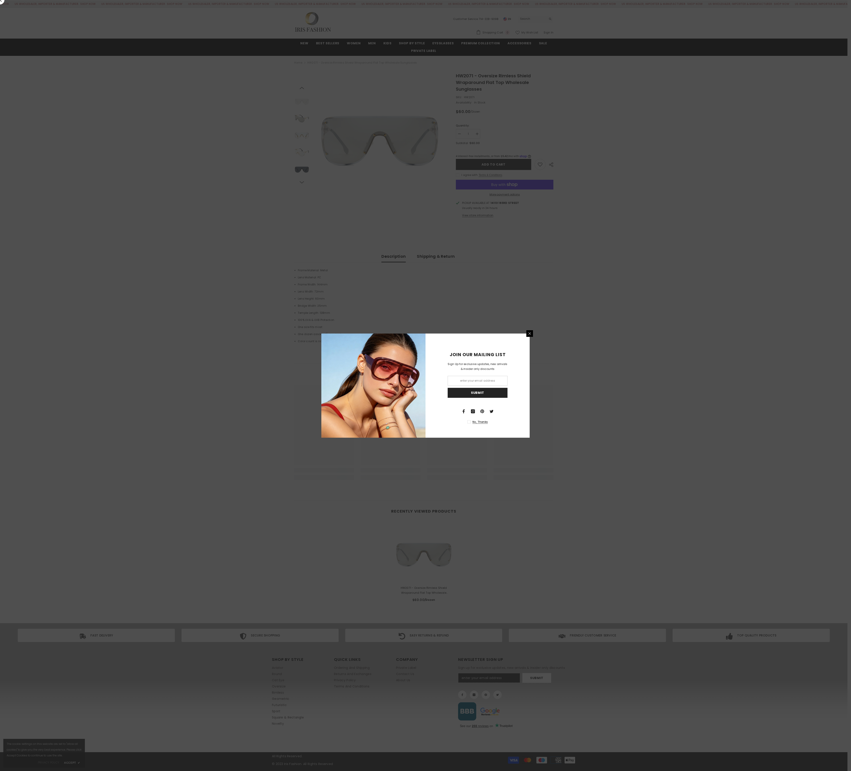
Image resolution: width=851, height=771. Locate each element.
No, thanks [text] (480, 422)
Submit (477, 392)
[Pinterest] (482, 411)
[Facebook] (463, 411)
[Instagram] (473, 411)
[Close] (529, 333)
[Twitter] (491, 411)
